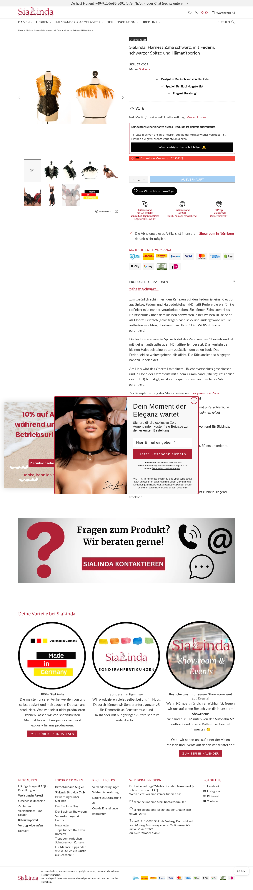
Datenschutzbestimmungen (166, 468)
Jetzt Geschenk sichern (162, 454)
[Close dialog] (194, 400)
